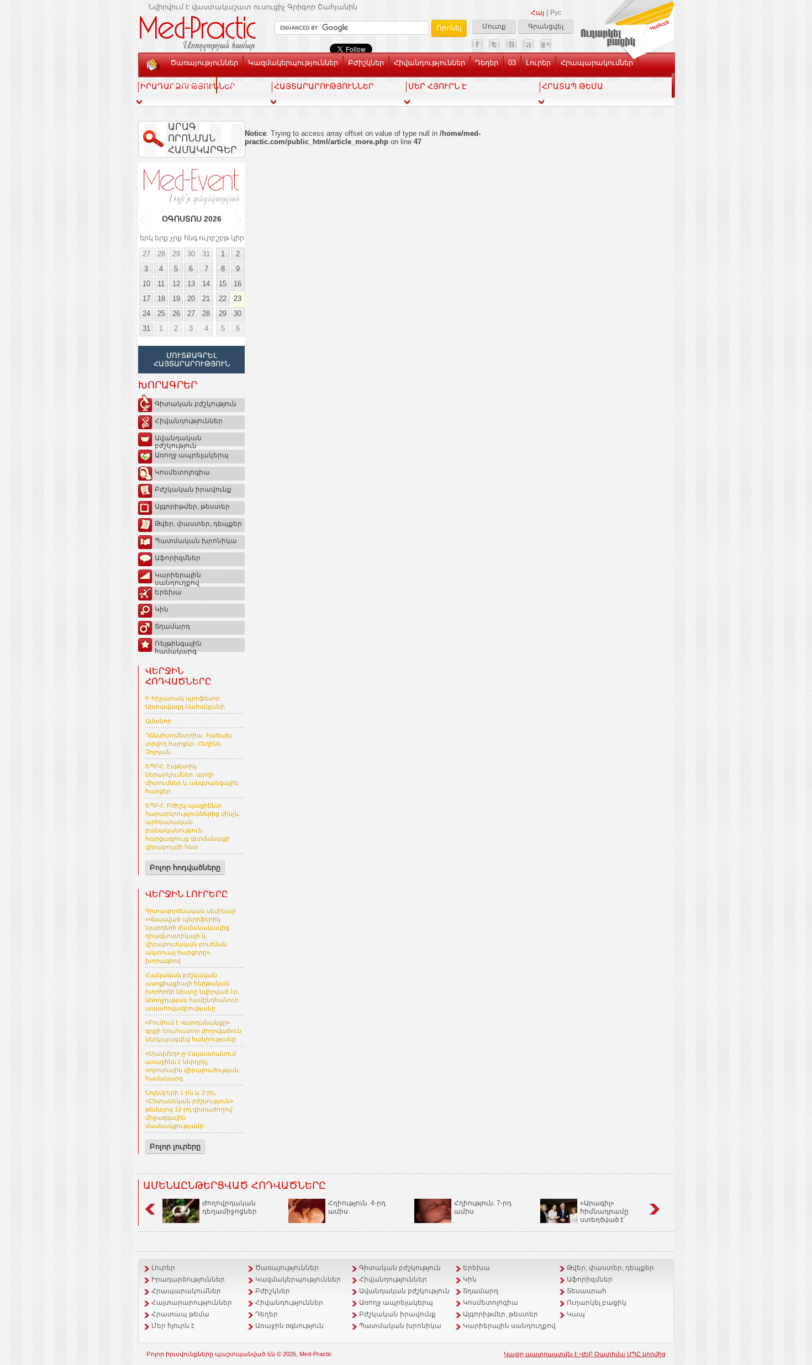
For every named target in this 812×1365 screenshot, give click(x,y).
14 (206, 284)
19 (176, 298)
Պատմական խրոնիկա (196, 541)
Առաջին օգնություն (289, 1326)
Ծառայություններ (204, 63)
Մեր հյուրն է (172, 1326)
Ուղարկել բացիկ (596, 1302)
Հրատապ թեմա (180, 1314)
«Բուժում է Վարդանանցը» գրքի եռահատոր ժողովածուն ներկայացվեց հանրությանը (193, 1030)
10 (146, 284)
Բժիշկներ (366, 63)
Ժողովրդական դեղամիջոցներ (229, 1207)
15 (222, 284)
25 (161, 313)
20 (191, 298)
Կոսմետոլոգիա (182, 472)
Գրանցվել (545, 26)
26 (176, 313)
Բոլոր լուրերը (175, 1146)
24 (146, 313)
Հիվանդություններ (429, 63)
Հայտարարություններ (191, 1302)
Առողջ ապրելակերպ (192, 455)
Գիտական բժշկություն (195, 404)
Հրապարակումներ (597, 63)
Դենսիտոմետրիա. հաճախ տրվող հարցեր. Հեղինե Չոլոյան (188, 743)
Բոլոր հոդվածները (185, 867)
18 (161, 298)
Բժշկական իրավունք (193, 489)
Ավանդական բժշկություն (178, 440)
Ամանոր (158, 721)
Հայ (537, 13)
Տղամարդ (172, 626)
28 (161, 254)
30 (191, 254)
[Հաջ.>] (238, 219)
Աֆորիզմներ (178, 558)
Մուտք (494, 26)
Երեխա (168, 592)
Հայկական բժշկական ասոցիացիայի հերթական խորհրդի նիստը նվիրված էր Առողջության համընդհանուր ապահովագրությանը (192, 991)
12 (176, 284)
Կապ (231, 83)
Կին (161, 609)
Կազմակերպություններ (293, 63)
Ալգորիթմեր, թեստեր (192, 506)
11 (161, 284)
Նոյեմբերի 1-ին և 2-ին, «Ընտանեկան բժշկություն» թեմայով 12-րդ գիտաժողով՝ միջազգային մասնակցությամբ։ (189, 1109)
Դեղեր (486, 63)
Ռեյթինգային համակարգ (178, 646)
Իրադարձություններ (188, 1279)
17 (146, 298)
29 (176, 254)
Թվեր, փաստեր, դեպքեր (198, 524)
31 (206, 254)
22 (222, 298)
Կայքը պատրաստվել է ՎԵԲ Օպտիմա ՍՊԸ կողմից (585, 1354)
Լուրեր (538, 63)
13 (191, 284)
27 (146, 254)
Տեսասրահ (191, 83)
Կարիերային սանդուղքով (178, 577)
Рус (555, 13)
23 (237, 298)
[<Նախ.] (143, 219)
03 (512, 63)
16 (237, 284)
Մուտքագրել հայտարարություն (192, 359)
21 (206, 298)
